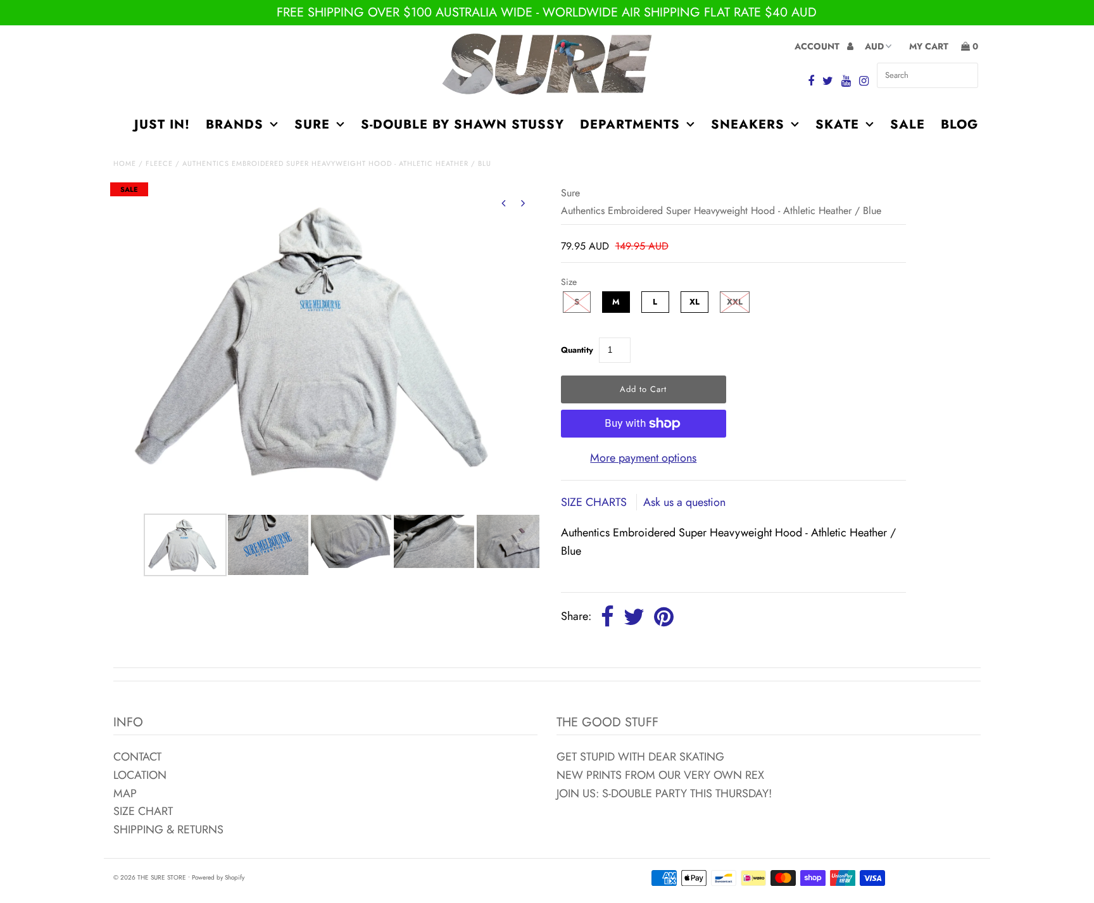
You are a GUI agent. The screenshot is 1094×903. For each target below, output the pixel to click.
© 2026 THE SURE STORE (149, 877)
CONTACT (137, 756)
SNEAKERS (747, 124)
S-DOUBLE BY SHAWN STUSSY (462, 124)
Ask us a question (684, 502)
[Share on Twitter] (634, 617)
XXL (735, 302)
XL (694, 302)
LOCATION (140, 775)
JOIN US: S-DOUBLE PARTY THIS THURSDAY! (664, 793)
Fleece (159, 163)
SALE (907, 124)
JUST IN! (162, 124)
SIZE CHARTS (595, 502)
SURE (312, 124)
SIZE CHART (143, 811)
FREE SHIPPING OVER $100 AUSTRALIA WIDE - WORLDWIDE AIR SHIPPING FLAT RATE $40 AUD (547, 12)
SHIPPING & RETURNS (168, 829)
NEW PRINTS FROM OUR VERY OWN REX (660, 775)
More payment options (643, 458)
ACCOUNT (818, 46)
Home (124, 163)
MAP (125, 793)
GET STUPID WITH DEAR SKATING (640, 756)
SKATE (837, 124)
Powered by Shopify (218, 877)
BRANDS (234, 124)
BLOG (959, 124)
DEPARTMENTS (630, 124)
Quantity (577, 350)
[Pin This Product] (664, 617)
